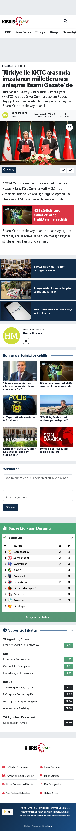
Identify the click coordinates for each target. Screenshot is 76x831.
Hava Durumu (52, 767)
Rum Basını (23, 32)
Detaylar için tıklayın (38, 617)
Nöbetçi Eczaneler (17, 767)
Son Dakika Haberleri (18, 793)
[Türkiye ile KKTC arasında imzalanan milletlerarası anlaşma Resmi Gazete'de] (38, 143)
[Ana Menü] (70, 21)
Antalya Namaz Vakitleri (20, 775)
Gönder (10, 507)
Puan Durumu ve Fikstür (19, 784)
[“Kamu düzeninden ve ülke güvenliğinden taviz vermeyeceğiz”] (20, 370)
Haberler (7, 66)
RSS (9, 811)
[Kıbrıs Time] (15, 21)
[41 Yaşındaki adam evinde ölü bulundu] (20, 405)
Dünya (54, 32)
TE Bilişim (47, 826)
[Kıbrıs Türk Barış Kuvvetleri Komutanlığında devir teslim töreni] (20, 436)
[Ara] (65, 21)
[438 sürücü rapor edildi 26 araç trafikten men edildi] (56, 370)
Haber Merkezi (33, 333)
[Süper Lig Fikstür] (71, 630)
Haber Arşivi (51, 793)
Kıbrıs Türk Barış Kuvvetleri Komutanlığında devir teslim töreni (19, 452)
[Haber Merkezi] (11, 335)
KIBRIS (7, 32)
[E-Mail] (26, 341)
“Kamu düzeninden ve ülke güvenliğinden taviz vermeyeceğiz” (18, 386)
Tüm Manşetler (52, 784)
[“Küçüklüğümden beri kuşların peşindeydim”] (56, 405)
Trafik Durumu (51, 775)
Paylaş (10, 169)
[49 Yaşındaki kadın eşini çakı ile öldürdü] (56, 436)
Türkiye (40, 32)
